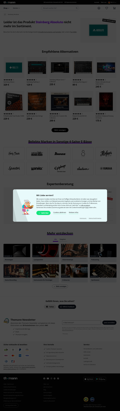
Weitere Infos (73, 212)
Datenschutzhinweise (95, 218)
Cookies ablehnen (59, 212)
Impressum (83, 218)
